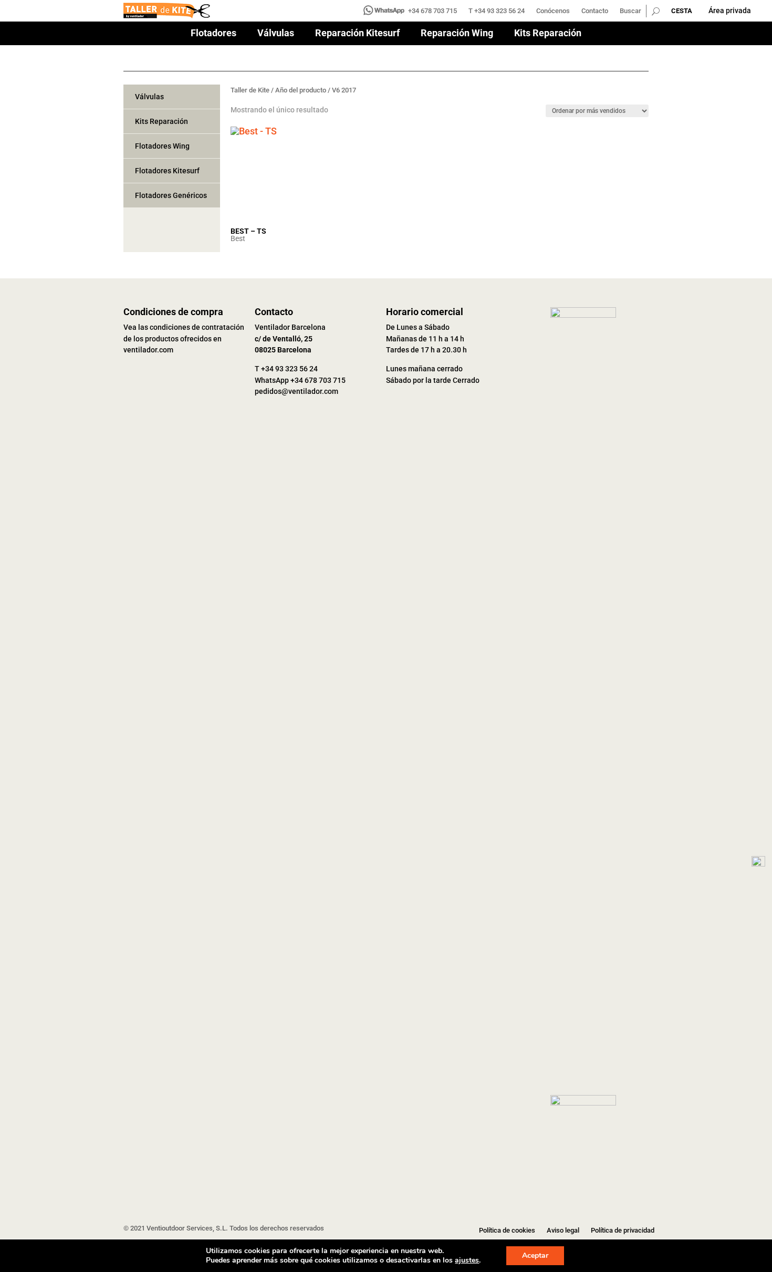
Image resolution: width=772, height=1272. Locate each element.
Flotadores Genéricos (171, 195)
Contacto (594, 11)
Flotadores (213, 33)
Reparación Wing (457, 33)
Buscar (630, 11)
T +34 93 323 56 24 (496, 11)
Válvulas (275, 33)
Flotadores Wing (162, 146)
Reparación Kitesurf (357, 33)
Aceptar (535, 1255)
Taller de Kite (250, 90)
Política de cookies (507, 1230)
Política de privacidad (622, 1230)
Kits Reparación (547, 33)
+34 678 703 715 (432, 11)
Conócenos (553, 11)
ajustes (467, 1260)
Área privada (729, 10)
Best (238, 238)
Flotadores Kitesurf (167, 170)
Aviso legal (563, 1230)
